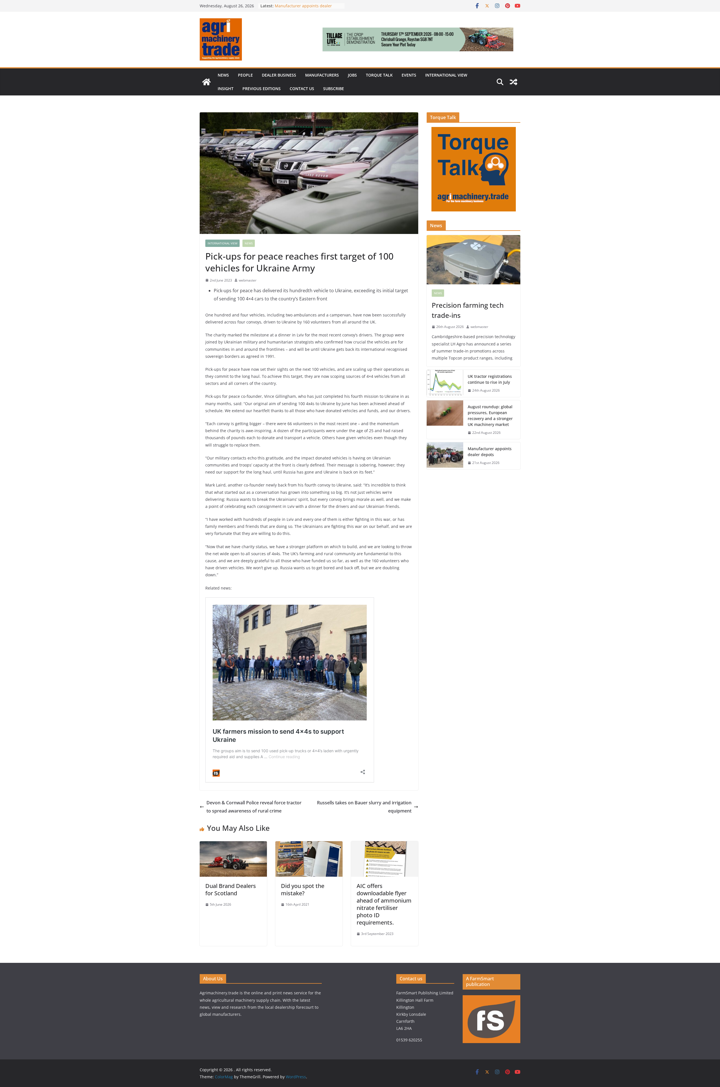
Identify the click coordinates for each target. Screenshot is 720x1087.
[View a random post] (513, 82)
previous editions (261, 88)
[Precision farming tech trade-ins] (473, 259)
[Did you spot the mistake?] (309, 845)
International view (446, 75)
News (223, 75)
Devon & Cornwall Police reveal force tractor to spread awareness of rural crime (254, 807)
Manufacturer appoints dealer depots (490, 451)
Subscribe (333, 88)
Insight (225, 88)
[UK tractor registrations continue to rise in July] (445, 383)
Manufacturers (322, 75)
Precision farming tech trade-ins (468, 310)
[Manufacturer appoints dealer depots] (445, 455)
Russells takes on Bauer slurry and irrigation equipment (364, 807)
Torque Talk (379, 75)
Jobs (352, 75)
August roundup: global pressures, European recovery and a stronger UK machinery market (490, 415)
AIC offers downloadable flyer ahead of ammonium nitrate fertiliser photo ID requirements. (384, 904)
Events (409, 75)
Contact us (302, 88)
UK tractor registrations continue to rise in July (490, 379)
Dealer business (279, 75)
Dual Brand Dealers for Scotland (230, 889)
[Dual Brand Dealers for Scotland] (233, 845)
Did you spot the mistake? (302, 889)
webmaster (247, 280)
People (245, 75)
